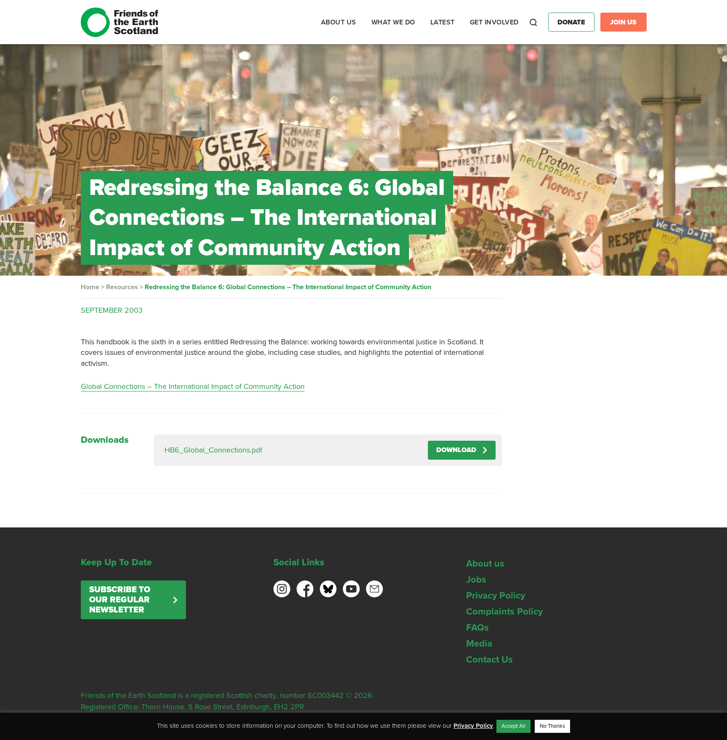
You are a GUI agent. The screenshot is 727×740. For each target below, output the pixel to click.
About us (485, 563)
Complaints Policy (504, 611)
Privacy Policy (495, 595)
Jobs (476, 579)
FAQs (477, 627)
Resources (122, 287)
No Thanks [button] (552, 726)
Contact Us (489, 659)
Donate (571, 22)
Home (90, 287)
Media (479, 643)
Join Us (623, 22)
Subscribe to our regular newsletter (119, 600)
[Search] (533, 22)
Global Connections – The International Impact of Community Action (193, 386)
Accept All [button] (513, 726)
